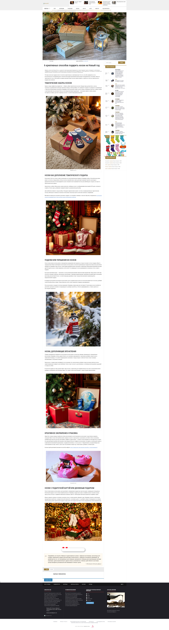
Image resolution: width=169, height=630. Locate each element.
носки (51, 569)
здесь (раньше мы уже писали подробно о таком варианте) (83, 447)
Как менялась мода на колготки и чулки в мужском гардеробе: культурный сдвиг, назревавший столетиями (119, 94)
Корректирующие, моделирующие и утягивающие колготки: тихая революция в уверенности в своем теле (120, 126)
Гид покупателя (106, 8)
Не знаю (89, 600)
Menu (46, 8)
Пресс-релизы (117, 69)
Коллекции (61, 8)
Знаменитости (57, 584)
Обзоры (77, 8)
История (116, 90)
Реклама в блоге (112, 621)
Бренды (90, 584)
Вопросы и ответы (75, 584)
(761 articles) (85, 61)
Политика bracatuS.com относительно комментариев (84, 622)
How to (84, 8)
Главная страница (46, 11)
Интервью (65, 584)
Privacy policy (63, 621)
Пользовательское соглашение (78, 621)
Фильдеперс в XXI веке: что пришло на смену (119, 81)
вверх (122, 584)
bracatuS (107, 160)
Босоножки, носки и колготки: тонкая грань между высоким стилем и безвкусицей (120, 108)
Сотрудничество (101, 621)
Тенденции (70, 8)
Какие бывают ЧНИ (117, 160)
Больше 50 (89, 598)
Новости (97, 8)
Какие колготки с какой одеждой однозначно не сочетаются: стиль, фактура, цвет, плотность (120, 87)
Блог (55, 8)
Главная (55, 621)
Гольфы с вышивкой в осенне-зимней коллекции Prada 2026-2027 (119, 102)
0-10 (88, 593)
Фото (90, 8)
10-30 (88, 595)
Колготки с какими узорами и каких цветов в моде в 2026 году (120, 132)
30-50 (88, 597)
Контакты (91, 621)
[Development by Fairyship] (92, 626)
